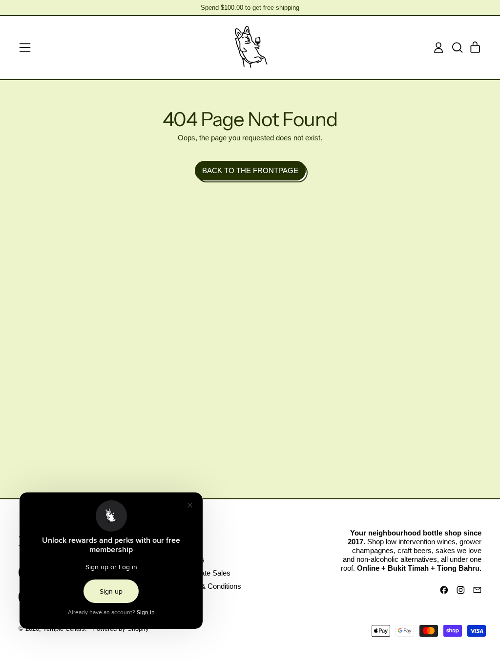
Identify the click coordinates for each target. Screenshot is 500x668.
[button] (457, 47)
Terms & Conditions (210, 586)
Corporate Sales (204, 573)
